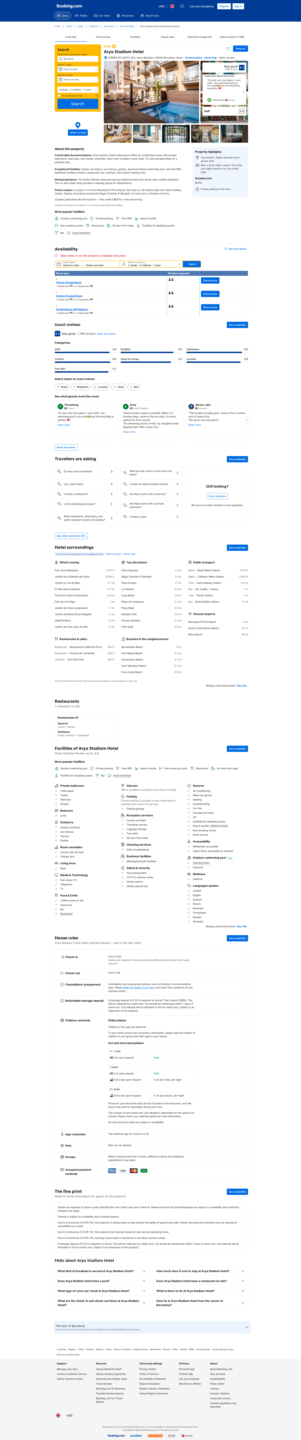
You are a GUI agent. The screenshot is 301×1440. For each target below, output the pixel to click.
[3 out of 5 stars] (107, 46)
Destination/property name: (72, 54)
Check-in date (64, 64)
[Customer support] (182, 6)
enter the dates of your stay (139, 987)
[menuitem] (62, 16)
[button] (77, 90)
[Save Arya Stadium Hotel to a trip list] (228, 48)
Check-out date (65, 75)
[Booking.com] (69, 6)
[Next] (244, 92)
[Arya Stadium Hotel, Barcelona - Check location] (105, 58)
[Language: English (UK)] (172, 6)
